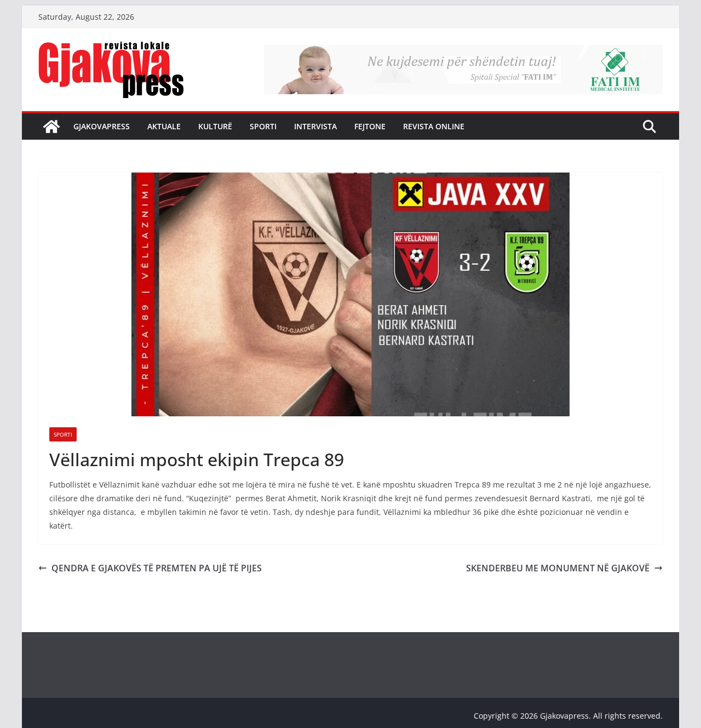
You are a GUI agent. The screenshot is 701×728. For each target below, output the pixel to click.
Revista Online (433, 126)
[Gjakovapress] (51, 126)
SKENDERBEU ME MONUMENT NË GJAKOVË (558, 568)
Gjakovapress (101, 126)
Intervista (315, 126)
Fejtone (370, 126)
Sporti (263, 126)
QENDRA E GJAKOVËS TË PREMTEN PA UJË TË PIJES (156, 568)
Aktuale (164, 126)
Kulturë (215, 126)
